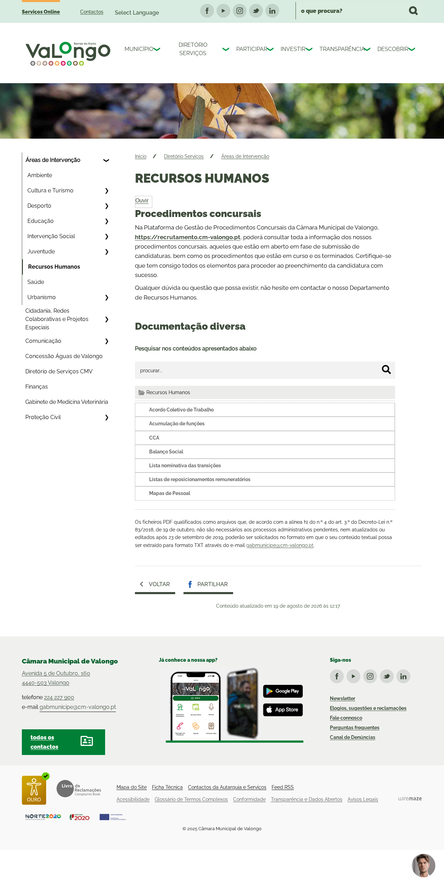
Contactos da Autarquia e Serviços (227, 787)
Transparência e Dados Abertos (306, 799)
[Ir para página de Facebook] (338, 675)
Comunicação (43, 341)
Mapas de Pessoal (169, 493)
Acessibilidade (133, 799)
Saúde (35, 282)
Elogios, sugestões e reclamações (368, 708)
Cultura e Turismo (50, 190)
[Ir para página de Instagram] (371, 675)
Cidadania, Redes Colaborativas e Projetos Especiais (56, 319)
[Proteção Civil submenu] (106, 417)
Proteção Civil (43, 417)
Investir (291, 49)
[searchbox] (359, 10)
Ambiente (39, 175)
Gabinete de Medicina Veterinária (66, 402)
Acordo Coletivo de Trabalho (181, 409)
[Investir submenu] (309, 50)
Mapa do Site (132, 787)
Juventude (41, 251)
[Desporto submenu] (106, 206)
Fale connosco (346, 718)
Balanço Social (166, 451)
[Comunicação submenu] (106, 341)
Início (140, 156)
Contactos (91, 12)
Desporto (39, 205)
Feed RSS (283, 787)
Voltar (159, 584)
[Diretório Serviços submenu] (226, 50)
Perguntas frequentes (354, 727)
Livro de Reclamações (79, 788)
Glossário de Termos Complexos (191, 799)
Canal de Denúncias (352, 737)
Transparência (339, 49)
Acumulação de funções (177, 423)
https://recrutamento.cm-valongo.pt (187, 237)
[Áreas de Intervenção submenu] (106, 160)
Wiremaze (410, 798)
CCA (154, 438)
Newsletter (342, 698)
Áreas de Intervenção (53, 160)
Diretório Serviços (193, 49)
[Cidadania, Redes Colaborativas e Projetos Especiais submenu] (106, 319)
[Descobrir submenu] (412, 50)
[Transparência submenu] (367, 50)
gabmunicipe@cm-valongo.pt (280, 545)
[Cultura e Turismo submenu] (106, 190)
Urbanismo (41, 297)
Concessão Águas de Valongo (64, 356)
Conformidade (249, 799)
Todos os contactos (44, 742)
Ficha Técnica (167, 787)
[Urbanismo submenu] (106, 297)
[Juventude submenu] (106, 251)
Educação (40, 221)
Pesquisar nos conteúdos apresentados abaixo (196, 348)
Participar (250, 49)
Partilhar (212, 584)
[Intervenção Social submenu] (106, 236)
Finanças (36, 386)
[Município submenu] (157, 50)
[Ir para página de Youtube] (355, 675)
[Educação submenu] (106, 221)
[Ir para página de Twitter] (388, 675)
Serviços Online (41, 12)
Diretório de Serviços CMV (59, 371)
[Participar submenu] (271, 50)
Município (137, 49)
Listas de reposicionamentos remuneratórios (199, 479)
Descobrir (391, 49)
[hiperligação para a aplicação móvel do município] (231, 705)
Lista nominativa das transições (185, 465)
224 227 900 (59, 697)
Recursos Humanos (54, 266)
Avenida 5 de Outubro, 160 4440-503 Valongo (56, 678)
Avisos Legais (363, 799)
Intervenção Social (51, 236)
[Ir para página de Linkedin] (404, 675)
